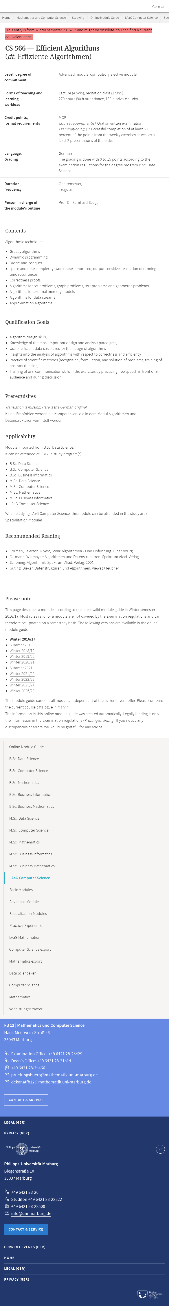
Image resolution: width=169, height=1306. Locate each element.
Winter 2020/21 (22, 662)
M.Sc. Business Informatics (30, 854)
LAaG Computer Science (141, 18)
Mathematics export (25, 961)
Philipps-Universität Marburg (23, 1149)
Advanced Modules (24, 902)
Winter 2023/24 (22, 685)
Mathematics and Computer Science (41, 18)
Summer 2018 (21, 645)
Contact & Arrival (26, 1100)
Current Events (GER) (25, 1247)
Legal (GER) (15, 1122)
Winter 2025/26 (22, 691)
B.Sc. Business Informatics (30, 794)
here (27, 37)
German (158, 6)
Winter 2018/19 (22, 651)
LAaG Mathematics (24, 937)
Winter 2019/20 (22, 656)
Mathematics (19, 997)
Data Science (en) (23, 973)
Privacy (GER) (16, 1133)
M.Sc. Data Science (24, 818)
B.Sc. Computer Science (28, 771)
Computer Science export (30, 949)
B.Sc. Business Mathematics (31, 806)
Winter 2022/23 (22, 679)
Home (6, 18)
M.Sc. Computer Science (29, 830)
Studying (78, 18)
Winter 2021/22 (22, 673)
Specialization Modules (28, 913)
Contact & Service (26, 1229)
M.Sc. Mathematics (24, 842)
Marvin (63, 707)
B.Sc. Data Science (24, 759)
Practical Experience (25, 925)
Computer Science (24, 985)
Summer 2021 (21, 668)
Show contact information (160, 1149)
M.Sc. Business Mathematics (32, 866)
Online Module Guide (104, 18)
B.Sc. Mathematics (24, 782)
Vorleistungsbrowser (25, 1009)
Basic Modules (21, 890)
